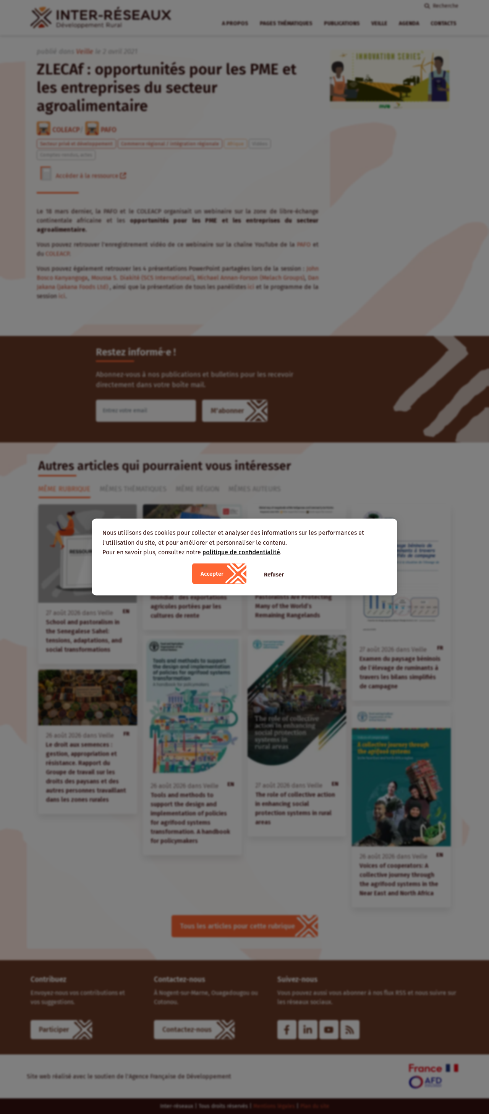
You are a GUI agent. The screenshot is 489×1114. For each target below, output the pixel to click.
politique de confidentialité (241, 552)
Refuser (274, 574)
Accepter (212, 573)
